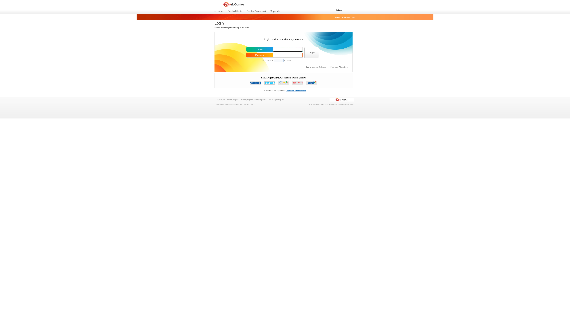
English (236, 100)
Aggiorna (287, 60)
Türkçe (264, 100)
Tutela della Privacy (315, 104)
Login (312, 52)
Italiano (229, 100)
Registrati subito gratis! (296, 91)
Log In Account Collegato (316, 67)
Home (337, 17)
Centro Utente (235, 11)
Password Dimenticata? (340, 67)
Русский (272, 100)
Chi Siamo (342, 104)
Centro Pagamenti (256, 11)
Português (280, 100)
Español (250, 100)
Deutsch (243, 100)
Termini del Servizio (330, 104)
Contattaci (350, 104)
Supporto (275, 11)
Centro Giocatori (349, 17)
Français (257, 100)
